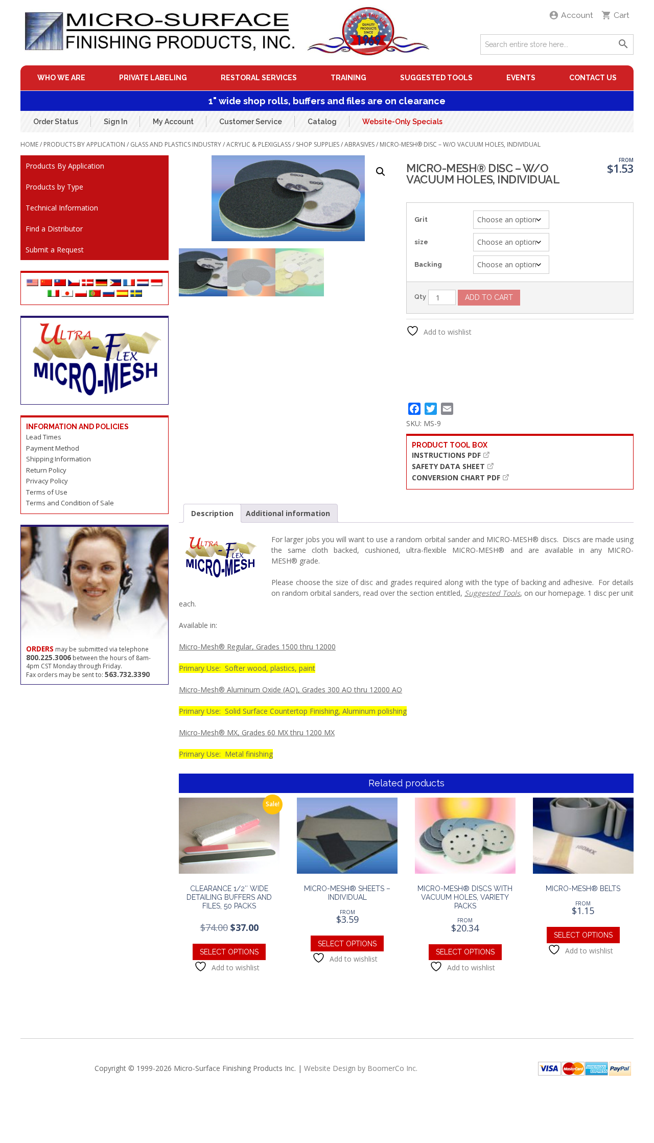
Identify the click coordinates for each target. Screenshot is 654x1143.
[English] (32, 283)
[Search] (623, 44)
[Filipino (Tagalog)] (115, 283)
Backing (428, 264)
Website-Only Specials (402, 121)
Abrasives (359, 144)
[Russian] (108, 294)
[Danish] (88, 283)
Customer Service (250, 121)
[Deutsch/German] (101, 283)
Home (29, 144)
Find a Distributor (54, 229)
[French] (129, 283)
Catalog (322, 121)
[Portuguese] (95, 294)
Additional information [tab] (288, 513)
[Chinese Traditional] (60, 283)
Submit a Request (55, 249)
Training (348, 78)
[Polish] (81, 294)
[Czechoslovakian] (74, 283)
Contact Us (593, 78)
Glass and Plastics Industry (175, 144)
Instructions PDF (446, 455)
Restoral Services (259, 78)
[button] (380, 171)
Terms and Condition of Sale (70, 502)
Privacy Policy (47, 480)
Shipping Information (58, 458)
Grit (421, 219)
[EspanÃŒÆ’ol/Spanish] (122, 294)
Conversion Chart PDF (456, 477)
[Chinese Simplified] (46, 283)
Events (520, 78)
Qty (420, 296)
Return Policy (46, 470)
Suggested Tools (436, 78)
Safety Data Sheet (448, 466)
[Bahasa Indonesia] (156, 283)
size (421, 242)
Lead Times (43, 436)
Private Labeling (153, 78)
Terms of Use (46, 492)
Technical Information (62, 208)
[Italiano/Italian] (53, 294)
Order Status (55, 121)
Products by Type (54, 187)
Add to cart (489, 297)
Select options (229, 952)
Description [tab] (212, 513)
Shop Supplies (317, 144)
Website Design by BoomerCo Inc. (360, 1068)
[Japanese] (67, 294)
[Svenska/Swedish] (136, 294)
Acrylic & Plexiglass (258, 144)
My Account (173, 121)
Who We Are (61, 78)
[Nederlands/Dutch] (143, 283)
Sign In (115, 121)
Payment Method (52, 448)
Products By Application (84, 144)
